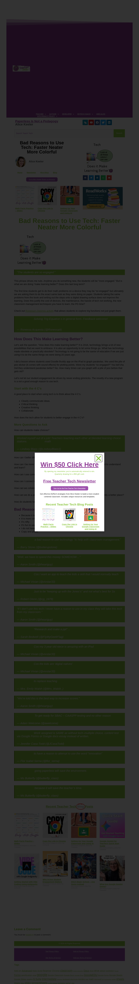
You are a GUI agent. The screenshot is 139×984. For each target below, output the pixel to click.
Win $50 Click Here (70, 464)
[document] (69, 492)
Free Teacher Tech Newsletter (69, 481)
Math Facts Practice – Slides (48, 525)
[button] (98, 458)
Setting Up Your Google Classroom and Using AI (90, 526)
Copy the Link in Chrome (69, 525)
